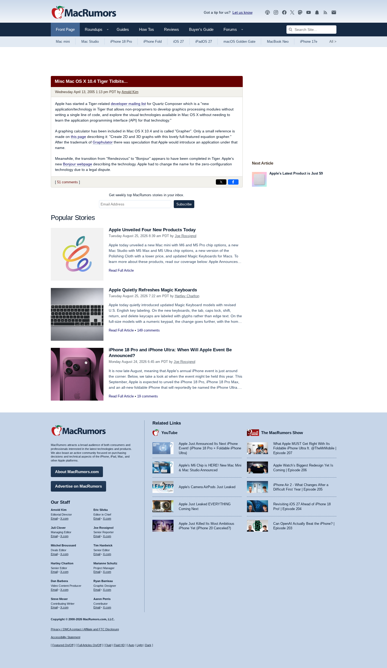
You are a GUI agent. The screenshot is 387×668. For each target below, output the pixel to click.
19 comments (147, 396)
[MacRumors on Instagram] (276, 12)
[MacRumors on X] (292, 12)
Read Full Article (121, 270)
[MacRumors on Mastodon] (300, 12)
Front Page (65, 29)
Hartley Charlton (187, 296)
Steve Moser (59, 598)
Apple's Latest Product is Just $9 (296, 173)
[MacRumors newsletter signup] (333, 12)
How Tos (146, 29)
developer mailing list (128, 104)
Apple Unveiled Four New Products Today (152, 229)
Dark (148, 645)
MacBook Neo (278, 42)
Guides (123, 29)
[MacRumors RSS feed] (325, 12)
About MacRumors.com (77, 471)
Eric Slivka (100, 509)
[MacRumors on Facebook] (284, 12)
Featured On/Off (62, 645)
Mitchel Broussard (63, 545)
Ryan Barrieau (103, 581)
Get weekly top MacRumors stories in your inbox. (146, 195)
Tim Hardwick (102, 545)
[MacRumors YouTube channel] (308, 12)
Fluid (108, 645)
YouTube (169, 432)
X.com (64, 518)
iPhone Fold (152, 42)
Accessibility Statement (65, 637)
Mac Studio (90, 42)
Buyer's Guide (201, 29)
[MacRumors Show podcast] (267, 12)
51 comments (67, 182)
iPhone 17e (308, 42)
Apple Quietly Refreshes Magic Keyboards (153, 289)
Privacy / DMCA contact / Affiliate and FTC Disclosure (85, 629)
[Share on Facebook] (233, 182)
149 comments (148, 330)
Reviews (171, 29)
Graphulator (103, 142)
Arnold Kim (130, 92)
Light (140, 645)
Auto (131, 645)
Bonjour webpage (77, 164)
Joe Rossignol (185, 236)
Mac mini (63, 42)
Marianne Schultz (105, 563)
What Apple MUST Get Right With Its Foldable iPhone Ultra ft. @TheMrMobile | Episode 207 (304, 448)
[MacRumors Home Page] (84, 13)
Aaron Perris (102, 598)
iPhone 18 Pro (121, 42)
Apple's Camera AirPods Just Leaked (207, 487)
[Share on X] (221, 182)
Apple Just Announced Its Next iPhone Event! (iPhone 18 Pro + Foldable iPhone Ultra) (210, 448)
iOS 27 (178, 42)
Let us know (242, 12)
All (332, 42)
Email (54, 518)
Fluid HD (119, 645)
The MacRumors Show (282, 432)
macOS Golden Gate (239, 42)
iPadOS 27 (203, 42)
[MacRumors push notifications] (317, 12)
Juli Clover (58, 527)
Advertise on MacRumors (78, 486)
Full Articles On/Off (89, 645)
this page (78, 136)
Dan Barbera (59, 581)
